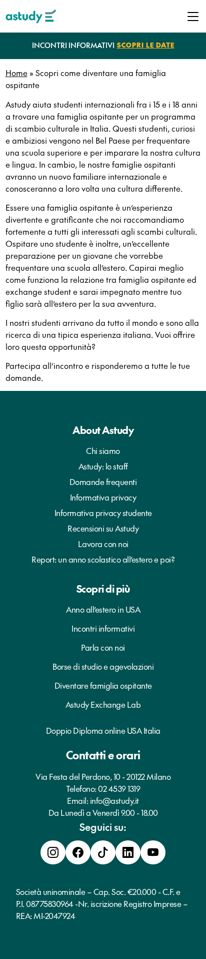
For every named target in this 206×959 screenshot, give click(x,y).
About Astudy (103, 430)
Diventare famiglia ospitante (103, 685)
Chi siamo (103, 450)
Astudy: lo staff (103, 465)
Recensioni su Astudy (103, 528)
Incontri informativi (103, 628)
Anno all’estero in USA (103, 609)
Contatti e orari (103, 754)
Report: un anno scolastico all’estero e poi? (103, 559)
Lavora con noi (103, 543)
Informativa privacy (103, 497)
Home (17, 72)
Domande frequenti (103, 481)
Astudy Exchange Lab (103, 704)
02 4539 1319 (119, 788)
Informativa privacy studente (103, 512)
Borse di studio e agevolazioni (103, 666)
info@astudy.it (114, 800)
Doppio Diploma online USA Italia (103, 730)
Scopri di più (103, 589)
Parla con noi (103, 647)
